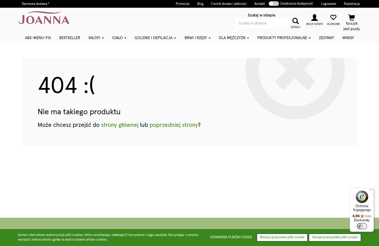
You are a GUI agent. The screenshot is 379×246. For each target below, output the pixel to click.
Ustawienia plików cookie (231, 237)
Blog (200, 4)
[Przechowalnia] (333, 19)
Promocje (183, 4)
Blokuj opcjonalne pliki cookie (282, 237)
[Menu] (371, 191)
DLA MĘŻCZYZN (232, 38)
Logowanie (328, 4)
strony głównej (119, 125)
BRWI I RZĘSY (196, 38)
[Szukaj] (295, 20)
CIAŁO (118, 38)
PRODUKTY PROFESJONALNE (282, 38)
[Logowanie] (314, 19)
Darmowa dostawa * (36, 4)
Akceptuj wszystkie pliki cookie (335, 237)
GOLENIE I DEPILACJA (154, 38)
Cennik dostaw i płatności (229, 4)
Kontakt (259, 4)
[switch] (362, 226)
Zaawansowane (269, 30)
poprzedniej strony (174, 125)
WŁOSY (94, 38)
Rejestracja (352, 4)
